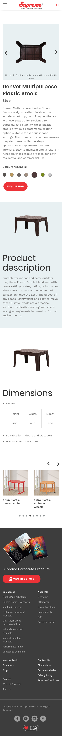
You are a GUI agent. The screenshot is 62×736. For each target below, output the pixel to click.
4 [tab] (30, 516)
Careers (7, 679)
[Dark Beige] (28, 174)
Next (56, 52)
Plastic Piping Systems (15, 597)
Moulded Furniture (12, 607)
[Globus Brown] (36, 174)
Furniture (20, 75)
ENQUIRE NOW (15, 186)
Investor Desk (10, 660)
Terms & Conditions (48, 680)
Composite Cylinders (14, 651)
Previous (5, 53)
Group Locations (46, 607)
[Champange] (20, 174)
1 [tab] (20, 516)
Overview (43, 597)
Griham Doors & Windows (16, 602)
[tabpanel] (15, 488)
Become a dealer (47, 670)
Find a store (44, 665)
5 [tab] (33, 516)
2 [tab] (23, 516)
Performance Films (13, 646)
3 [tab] (26, 516)
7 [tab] (40, 516)
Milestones (43, 602)
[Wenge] (6, 174)
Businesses (9, 592)
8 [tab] (44, 516)
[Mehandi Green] (44, 174)
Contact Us (44, 660)
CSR (40, 617)
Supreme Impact (46, 622)
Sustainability (45, 612)
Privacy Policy (45, 675)
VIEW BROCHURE (23, 578)
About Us (43, 592)
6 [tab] (37, 516)
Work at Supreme (12, 684)
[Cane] (13, 174)
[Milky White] (51, 174)
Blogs (5, 670)
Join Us (7, 689)
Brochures (8, 665)
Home (8, 75)
